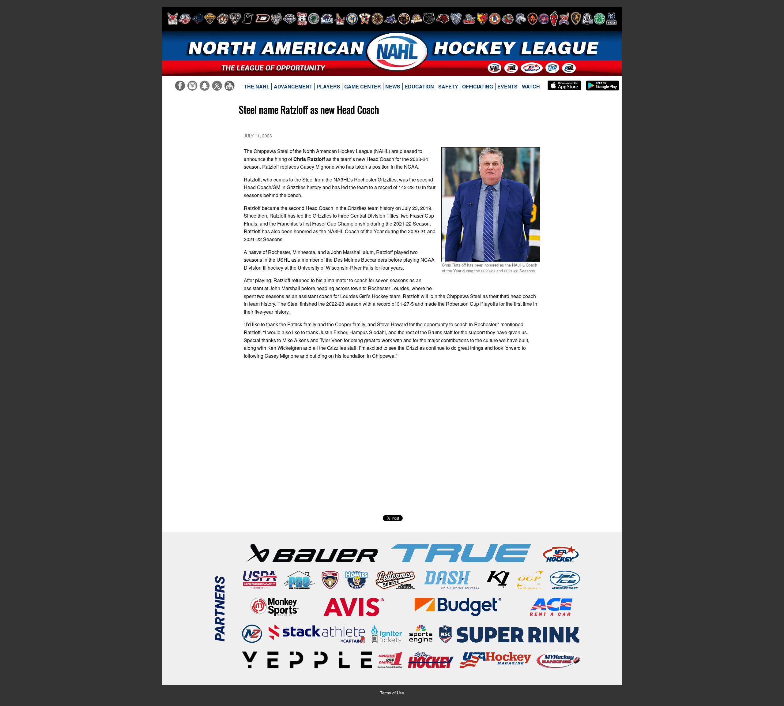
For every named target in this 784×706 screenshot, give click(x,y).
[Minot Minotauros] (442, 18)
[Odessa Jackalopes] (507, 18)
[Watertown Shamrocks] (599, 18)
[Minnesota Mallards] (416, 18)
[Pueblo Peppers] (554, 18)
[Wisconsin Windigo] (611, 18)
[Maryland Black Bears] (404, 18)
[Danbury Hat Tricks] (262, 18)
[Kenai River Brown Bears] (377, 18)
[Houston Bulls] (327, 18)
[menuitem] (257, 86)
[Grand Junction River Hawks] (314, 18)
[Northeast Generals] (495, 18)
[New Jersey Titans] (469, 18)
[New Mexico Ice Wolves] (482, 18)
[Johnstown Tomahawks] (365, 18)
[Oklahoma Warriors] (532, 18)
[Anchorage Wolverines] (197, 18)
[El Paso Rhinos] (276, 18)
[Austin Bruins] (210, 18)
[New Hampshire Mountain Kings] (456, 18)
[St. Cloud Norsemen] (587, 18)
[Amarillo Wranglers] (184, 18)
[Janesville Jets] (352, 18)
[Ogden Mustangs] (520, 18)
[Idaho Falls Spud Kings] (339, 18)
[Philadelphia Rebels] (543, 18)
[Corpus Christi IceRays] (248, 18)
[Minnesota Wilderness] (429, 18)
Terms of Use (392, 693)
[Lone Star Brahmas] (391, 18)
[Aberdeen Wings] (172, 18)
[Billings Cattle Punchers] (223, 18)
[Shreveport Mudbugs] (564, 18)
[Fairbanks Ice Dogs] (302, 18)
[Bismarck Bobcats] (235, 18)
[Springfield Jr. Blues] (575, 18)
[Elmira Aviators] (289, 18)
